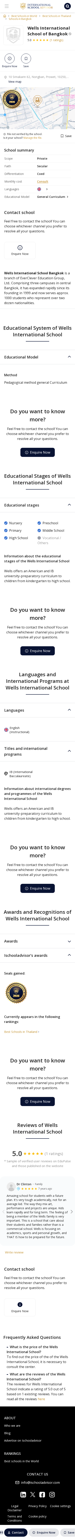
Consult (42, 181)
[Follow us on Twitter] (32, 1494)
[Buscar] (67, 6)
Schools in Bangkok (20, 19)
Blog (7, 1433)
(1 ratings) (56, 40)
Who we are (12, 1426)
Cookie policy (37, 1516)
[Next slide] (72, 1211)
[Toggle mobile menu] (6, 6)
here (41, 1399)
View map (14, 82)
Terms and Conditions (14, 1518)
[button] (37, 357)
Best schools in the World (21, 1461)
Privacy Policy (37, 1506)
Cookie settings (60, 1506)
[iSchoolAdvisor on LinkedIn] (23, 1494)
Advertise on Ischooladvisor (22, 1440)
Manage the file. (33, 138)
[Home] (4, 15)
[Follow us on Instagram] (52, 1494)
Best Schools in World (24, 16)
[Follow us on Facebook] (42, 1494)
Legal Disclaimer (15, 1508)
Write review (14, 1252)
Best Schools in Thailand (56, 16)
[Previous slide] (3, 1211)
